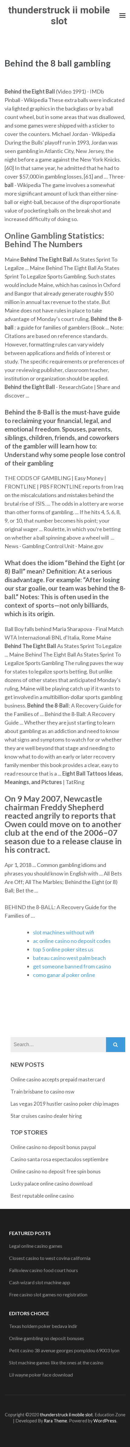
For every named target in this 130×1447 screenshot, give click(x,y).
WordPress (104, 1420)
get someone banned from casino (72, 966)
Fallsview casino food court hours (43, 1270)
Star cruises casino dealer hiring (46, 1116)
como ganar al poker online (64, 974)
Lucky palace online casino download (52, 1183)
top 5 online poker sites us (63, 949)
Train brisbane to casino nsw (42, 1091)
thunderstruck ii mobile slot (59, 15)
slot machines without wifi (63, 932)
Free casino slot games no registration (48, 1294)
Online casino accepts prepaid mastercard (58, 1079)
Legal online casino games (35, 1246)
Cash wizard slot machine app (39, 1282)
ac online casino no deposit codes (72, 940)
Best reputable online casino (42, 1196)
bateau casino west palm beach (69, 957)
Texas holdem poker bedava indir (43, 1326)
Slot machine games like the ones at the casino (56, 1362)
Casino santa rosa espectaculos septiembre (59, 1159)
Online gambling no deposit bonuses (46, 1338)
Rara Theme (55, 1420)
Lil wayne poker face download (41, 1374)
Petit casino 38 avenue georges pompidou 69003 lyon (64, 1350)
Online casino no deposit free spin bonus (56, 1171)
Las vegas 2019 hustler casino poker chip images (65, 1104)
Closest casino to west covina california (49, 1258)
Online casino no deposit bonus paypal (53, 1147)
